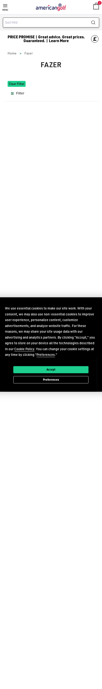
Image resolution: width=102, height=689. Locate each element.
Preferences (51, 379)
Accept (50, 369)
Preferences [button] (46, 355)
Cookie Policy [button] (24, 349)
